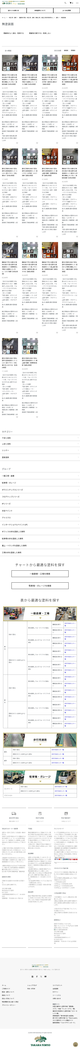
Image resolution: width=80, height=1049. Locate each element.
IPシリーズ (6, 503)
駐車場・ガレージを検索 (40, 585)
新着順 (73, 50)
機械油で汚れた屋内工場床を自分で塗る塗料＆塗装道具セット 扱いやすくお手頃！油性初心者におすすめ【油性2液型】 (29, 266)
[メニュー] (77, 3)
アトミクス (6, 517)
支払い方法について (8, 998)
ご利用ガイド (6, 989)
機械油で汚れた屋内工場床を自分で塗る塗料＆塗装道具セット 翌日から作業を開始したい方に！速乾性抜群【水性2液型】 (9, 79)
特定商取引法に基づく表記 (10, 1002)
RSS (28, 989)
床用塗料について (40, 10)
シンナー (5, 450)
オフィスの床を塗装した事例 (13, 531)
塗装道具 (5, 457)
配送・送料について (8, 992)
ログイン (55, 992)
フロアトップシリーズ (10, 496)
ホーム (3, 17)
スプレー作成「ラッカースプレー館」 (64, 1009)
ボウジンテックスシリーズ (12, 489)
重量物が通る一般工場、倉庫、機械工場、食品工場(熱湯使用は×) (36, 17)
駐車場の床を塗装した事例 (12, 538)
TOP (75, 1045)
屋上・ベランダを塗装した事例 (14, 545)
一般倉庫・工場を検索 (40, 573)
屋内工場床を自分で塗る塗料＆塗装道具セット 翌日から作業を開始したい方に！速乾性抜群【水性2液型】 (70, 266)
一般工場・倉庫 (12, 17)
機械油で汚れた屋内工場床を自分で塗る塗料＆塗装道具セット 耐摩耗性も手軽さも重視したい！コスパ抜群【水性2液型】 (29, 79)
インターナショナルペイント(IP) (15, 524)
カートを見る (57, 995)
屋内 (57, 17)
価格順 (66, 50)
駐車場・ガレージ (9, 482)
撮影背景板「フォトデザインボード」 (64, 1023)
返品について (6, 995)
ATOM (33, 989)
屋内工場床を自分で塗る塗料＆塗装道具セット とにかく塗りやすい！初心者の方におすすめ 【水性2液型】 (9, 362)
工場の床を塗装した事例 (11, 552)
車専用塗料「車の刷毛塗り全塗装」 (64, 1016)
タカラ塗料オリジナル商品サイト (63, 1020)
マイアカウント (57, 985)
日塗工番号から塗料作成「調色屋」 (64, 1006)
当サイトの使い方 (13, 10)
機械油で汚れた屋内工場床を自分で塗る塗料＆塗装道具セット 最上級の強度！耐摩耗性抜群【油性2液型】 (70, 79)
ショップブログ (32, 985)
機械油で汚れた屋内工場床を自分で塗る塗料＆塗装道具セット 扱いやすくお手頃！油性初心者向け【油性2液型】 (49, 79)
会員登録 (55, 989)
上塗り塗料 (6, 444)
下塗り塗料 (6, 438)
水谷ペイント (7, 510)
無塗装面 (63, 17)
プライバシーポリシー (9, 1005)
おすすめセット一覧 (58, 750)
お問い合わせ (57, 998)
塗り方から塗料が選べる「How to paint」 (65, 1018)
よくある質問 (67, 10)
